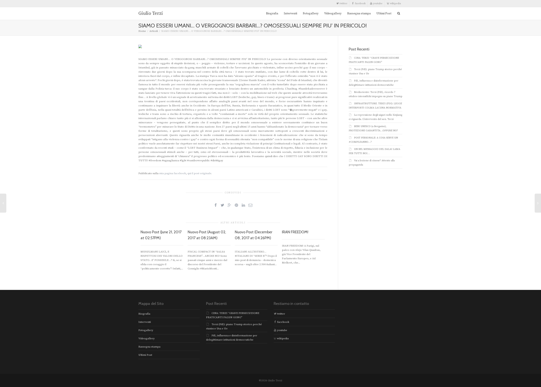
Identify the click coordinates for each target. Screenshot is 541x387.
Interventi (290, 13)
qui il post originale (199, 173)
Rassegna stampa (359, 13)
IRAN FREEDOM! (295, 232)
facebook (360, 3)
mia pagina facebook (172, 173)
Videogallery (333, 13)
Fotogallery (310, 13)
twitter (343, 3)
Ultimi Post (383, 13)
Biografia (272, 13)
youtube (377, 3)
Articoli (153, 31)
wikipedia (395, 3)
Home (142, 31)
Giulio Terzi (150, 13)
